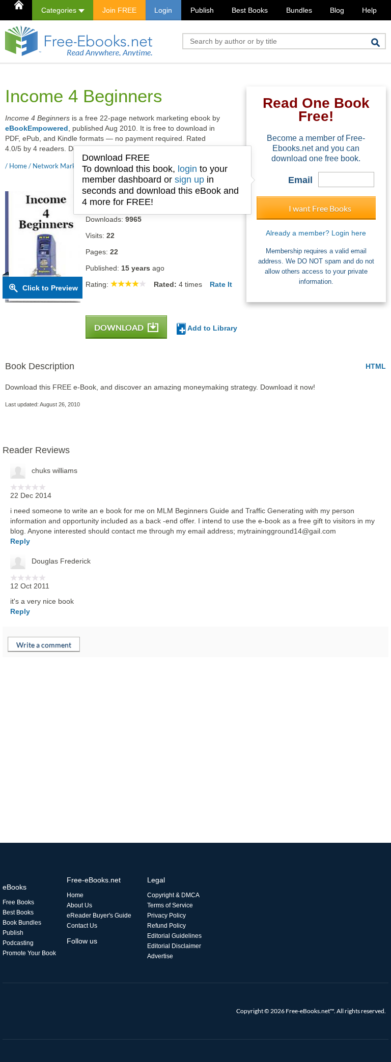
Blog (337, 10)
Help (369, 10)
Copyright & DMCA (173, 895)
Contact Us (82, 925)
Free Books (18, 902)
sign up (189, 179)
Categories (59, 10)
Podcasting (18, 943)
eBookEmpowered (36, 128)
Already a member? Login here (316, 233)
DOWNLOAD (119, 327)
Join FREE (119, 10)
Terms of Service (170, 905)
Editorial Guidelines (174, 935)
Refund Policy (166, 925)
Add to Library (211, 328)
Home (75, 895)
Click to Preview (50, 288)
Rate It (221, 284)
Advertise (160, 956)
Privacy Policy (166, 915)
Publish (202, 10)
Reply (20, 541)
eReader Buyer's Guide (99, 915)
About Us (79, 905)
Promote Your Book (29, 953)
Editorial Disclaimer (174, 946)
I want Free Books (320, 208)
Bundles (299, 10)
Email (300, 180)
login (187, 169)
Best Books (250, 10)
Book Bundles (22, 922)
